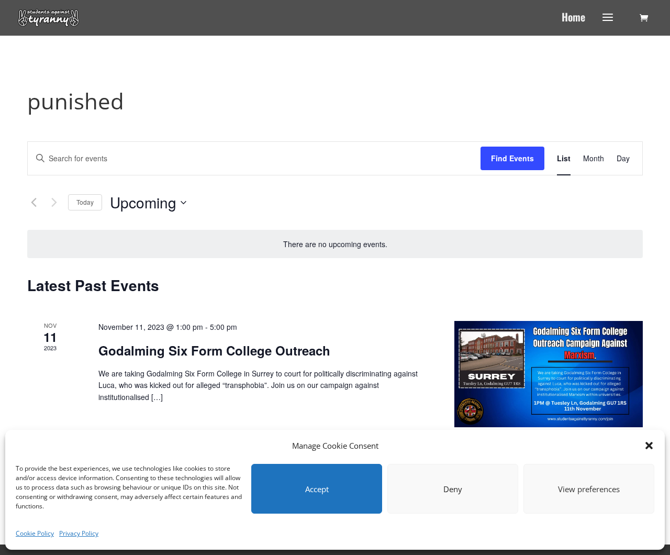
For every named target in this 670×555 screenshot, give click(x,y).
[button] (649, 445)
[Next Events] (54, 202)
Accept (317, 489)
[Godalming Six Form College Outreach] (548, 374)
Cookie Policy (35, 533)
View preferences (589, 489)
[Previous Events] (33, 202)
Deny (452, 489)
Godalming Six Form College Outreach (214, 350)
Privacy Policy (78, 533)
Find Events (512, 158)
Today (85, 201)
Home (573, 19)
